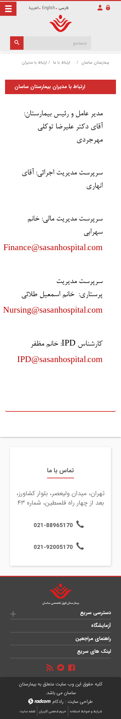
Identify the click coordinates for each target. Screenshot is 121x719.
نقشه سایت (27, 711)
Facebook (71, 667)
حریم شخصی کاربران (52, 711)
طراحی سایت (80, 701)
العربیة (34, 8)
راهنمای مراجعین (93, 639)
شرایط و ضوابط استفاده (86, 711)
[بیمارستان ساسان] (60, 23)
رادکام (58, 701)
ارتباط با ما (61, 62)
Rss (49, 667)
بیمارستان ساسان (95, 62)
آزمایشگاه (101, 626)
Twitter (60, 667)
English (48, 8)
